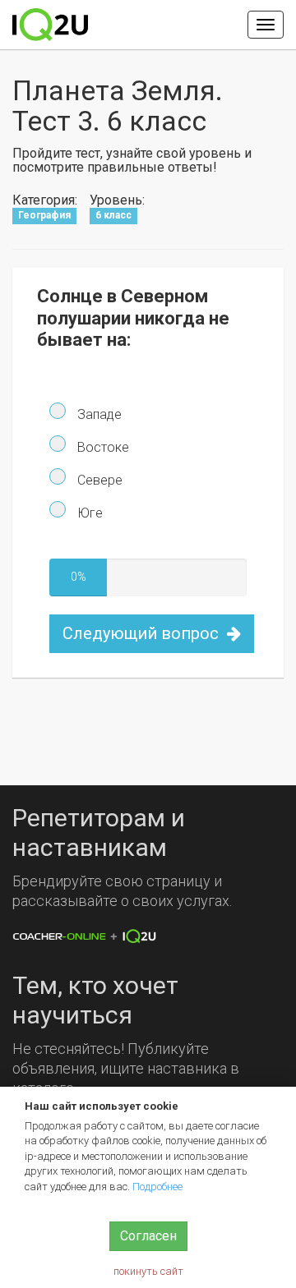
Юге (88, 513)
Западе (98, 414)
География (44, 216)
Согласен (148, 1236)
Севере (98, 480)
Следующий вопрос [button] (142, 633)
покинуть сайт (148, 1271)
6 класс (113, 216)
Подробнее (157, 1186)
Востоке (101, 447)
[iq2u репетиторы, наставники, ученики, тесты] (50, 24)
